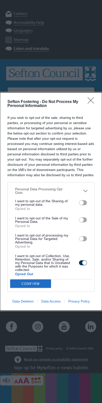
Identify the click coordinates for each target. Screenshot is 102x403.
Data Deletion (23, 301)
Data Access (51, 301)
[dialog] (51, 201)
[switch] (83, 202)
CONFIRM (31, 284)
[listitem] (51, 190)
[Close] (92, 102)
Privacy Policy (79, 301)
